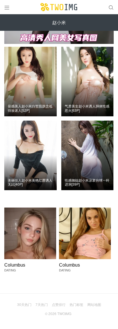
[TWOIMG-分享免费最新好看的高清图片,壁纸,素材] (59, 7)
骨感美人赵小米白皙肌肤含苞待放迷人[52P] (30, 108)
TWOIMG (64, 313)
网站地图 (94, 304)
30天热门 (24, 304)
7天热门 (42, 304)
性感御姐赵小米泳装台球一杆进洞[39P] (87, 182)
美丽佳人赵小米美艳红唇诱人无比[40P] (30, 182)
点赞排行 (59, 304)
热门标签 (76, 304)
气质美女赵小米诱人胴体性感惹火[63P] (87, 108)
